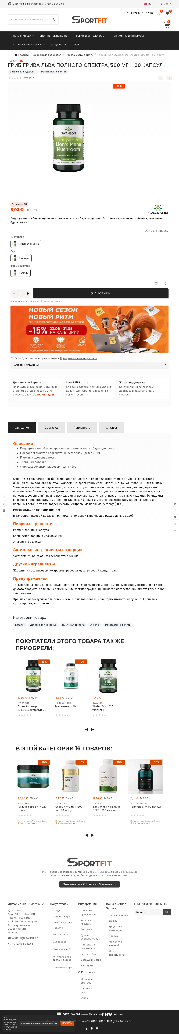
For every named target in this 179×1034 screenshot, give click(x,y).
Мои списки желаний (116, 943)
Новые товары (62, 916)
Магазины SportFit (87, 980)
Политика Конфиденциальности (39, 1023)
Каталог (20, 624)
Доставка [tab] (51, 428)
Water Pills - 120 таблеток (102, 708)
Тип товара (17, 237)
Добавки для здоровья (23, 71)
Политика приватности (89, 912)
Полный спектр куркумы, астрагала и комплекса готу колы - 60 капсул (32, 708)
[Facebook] (86, 1028)
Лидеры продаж (62, 922)
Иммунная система (73, 624)
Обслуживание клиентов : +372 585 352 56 (38, 3)
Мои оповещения (117, 952)
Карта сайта (88, 954)
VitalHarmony (139, 803)
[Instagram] (97, 1028)
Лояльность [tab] (82, 428)
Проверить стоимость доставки (78, 358)
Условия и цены (44, 394)
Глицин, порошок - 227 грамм (32, 808)
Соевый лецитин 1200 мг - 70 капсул (69, 808)
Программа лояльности (88, 946)
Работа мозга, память (54, 71)
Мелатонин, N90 (65, 706)
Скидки (57, 910)
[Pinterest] (91, 1028)
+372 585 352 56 (23, 943)
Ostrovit (61, 803)
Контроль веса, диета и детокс (62, 958)
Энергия (95, 624)
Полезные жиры (63, 967)
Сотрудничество (91, 960)
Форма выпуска (20, 265)
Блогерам (87, 965)
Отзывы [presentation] (111, 428)
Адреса (113, 936)
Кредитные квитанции (116, 928)
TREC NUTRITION (64, 703)
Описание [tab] (22, 428)
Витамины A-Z (62, 949)
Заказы (113, 920)
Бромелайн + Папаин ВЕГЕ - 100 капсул (106, 808)
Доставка (86, 929)
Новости (58, 928)
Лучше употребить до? (90, 937)
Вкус (13, 251)
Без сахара (60, 942)
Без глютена (60, 934)
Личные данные (118, 915)
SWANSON (24, 703)
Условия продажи (86, 921)
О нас (84, 998)
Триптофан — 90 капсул (145, 806)
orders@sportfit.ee (25, 938)
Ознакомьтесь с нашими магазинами (89, 884)
